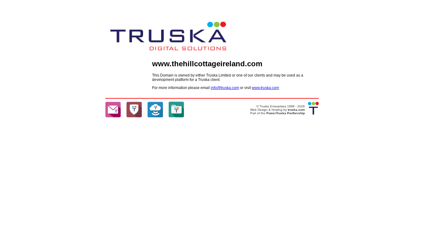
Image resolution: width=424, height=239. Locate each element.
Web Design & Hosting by (277, 109)
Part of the (258, 113)
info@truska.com (225, 88)
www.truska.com (265, 88)
